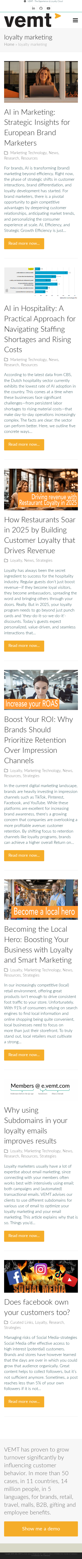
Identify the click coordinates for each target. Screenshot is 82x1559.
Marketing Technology (28, 153)
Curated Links (21, 1322)
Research (11, 158)
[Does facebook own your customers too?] (41, 1276)
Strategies (44, 560)
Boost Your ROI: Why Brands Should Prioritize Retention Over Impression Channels (38, 740)
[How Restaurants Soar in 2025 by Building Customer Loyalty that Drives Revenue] (41, 489)
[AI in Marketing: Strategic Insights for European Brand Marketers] (41, 82)
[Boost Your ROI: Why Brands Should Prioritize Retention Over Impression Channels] (41, 690)
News (53, 153)
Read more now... (24, 244)
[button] (75, 20)
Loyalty (16, 560)
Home (9, 44)
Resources (29, 158)
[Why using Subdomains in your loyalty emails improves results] (41, 1090)
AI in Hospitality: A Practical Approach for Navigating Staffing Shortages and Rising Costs (40, 329)
